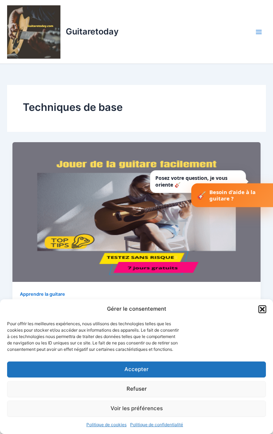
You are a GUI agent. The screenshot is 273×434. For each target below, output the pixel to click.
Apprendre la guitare (42, 294)
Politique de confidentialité (156, 424)
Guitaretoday (92, 31)
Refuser (137, 388)
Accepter (136, 369)
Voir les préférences (137, 408)
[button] (262, 309)
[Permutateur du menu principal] (259, 32)
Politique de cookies (106, 424)
